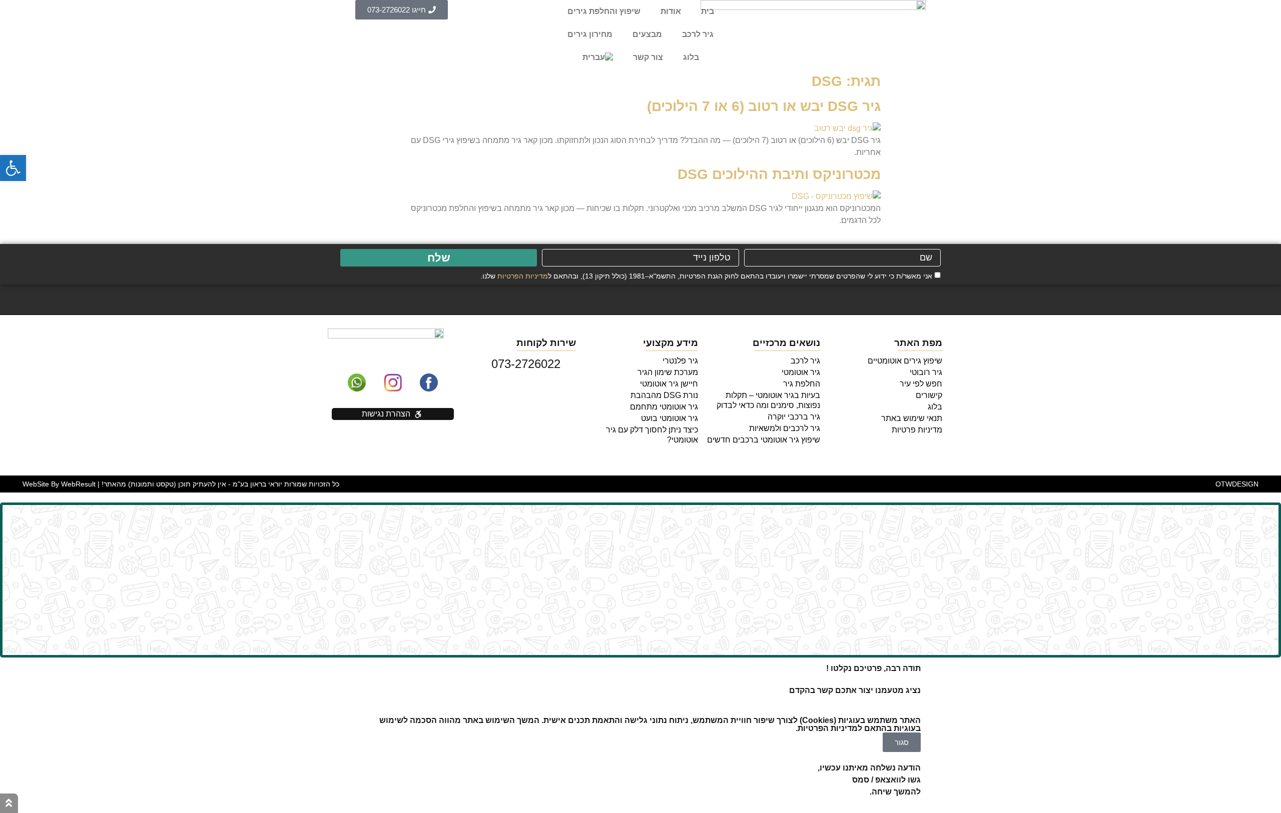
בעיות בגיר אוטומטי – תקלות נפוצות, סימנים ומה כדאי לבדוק (768, 400)
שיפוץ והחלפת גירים (603, 11)
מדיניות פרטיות (917, 430)
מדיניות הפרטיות (522, 276)
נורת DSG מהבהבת (664, 395)
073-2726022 (527, 363)
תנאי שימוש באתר (911, 418)
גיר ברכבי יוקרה (794, 416)
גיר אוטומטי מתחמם (664, 406)
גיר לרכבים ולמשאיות (784, 428)
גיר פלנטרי (680, 360)
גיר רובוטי (926, 372)
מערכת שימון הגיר (667, 372)
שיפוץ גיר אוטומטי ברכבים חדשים (763, 440)
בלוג (691, 57)
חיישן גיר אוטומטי (669, 384)
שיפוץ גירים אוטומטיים (905, 360)
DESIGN (1236, 484)
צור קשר (648, 57)
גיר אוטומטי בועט (669, 418)
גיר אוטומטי (801, 372)
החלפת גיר (801, 384)
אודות (671, 11)
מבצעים (647, 34)
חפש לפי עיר (921, 384)
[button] (13, 168)
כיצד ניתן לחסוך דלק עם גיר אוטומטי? (652, 435)
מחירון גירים (589, 34)
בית (707, 11)
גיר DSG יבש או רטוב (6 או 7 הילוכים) (764, 106)
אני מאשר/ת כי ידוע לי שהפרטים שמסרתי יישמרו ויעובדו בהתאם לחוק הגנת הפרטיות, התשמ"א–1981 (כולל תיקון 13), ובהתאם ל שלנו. (706, 276)
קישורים (929, 395)
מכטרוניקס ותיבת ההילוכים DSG (779, 174)
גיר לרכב (698, 34)
